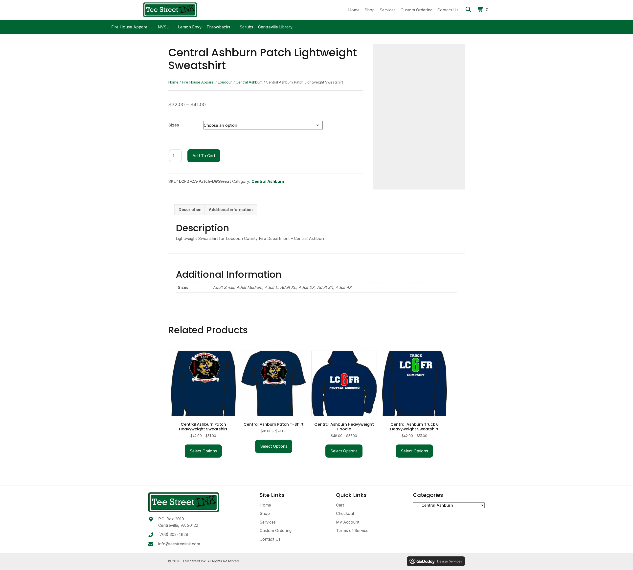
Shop (265, 513)
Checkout (345, 513)
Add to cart (203, 155)
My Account (347, 522)
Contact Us (270, 539)
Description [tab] (190, 209)
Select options (203, 450)
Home (173, 82)
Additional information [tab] (231, 209)
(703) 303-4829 (173, 534)
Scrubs (246, 26)
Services (268, 522)
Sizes (173, 125)
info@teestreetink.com (179, 543)
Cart (340, 505)
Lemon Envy (190, 26)
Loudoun (225, 82)
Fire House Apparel (129, 26)
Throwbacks (218, 26)
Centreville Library (275, 26)
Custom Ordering (276, 530)
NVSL (163, 26)
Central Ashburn (249, 82)
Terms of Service (352, 530)
